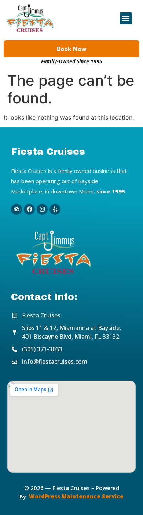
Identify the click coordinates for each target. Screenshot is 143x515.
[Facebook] (29, 209)
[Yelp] (55, 209)
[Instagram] (42, 209)
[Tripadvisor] (16, 209)
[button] (126, 18)
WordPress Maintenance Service (76, 496)
